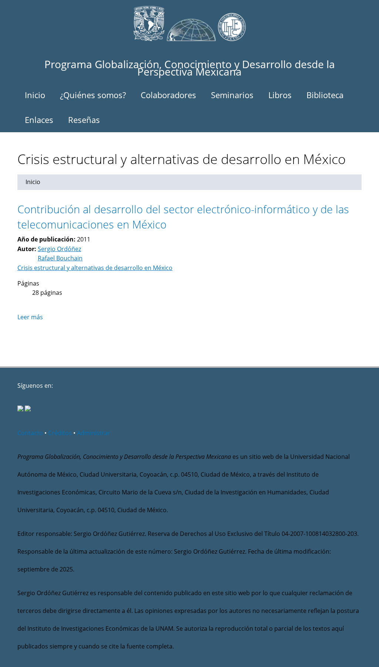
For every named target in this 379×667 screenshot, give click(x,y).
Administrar (93, 433)
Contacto (30, 433)
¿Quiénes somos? (93, 94)
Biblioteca (324, 94)
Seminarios (232, 94)
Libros (280, 94)
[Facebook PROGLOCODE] (20, 409)
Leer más (30, 317)
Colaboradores (168, 94)
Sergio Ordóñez (59, 249)
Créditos (60, 433)
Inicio (35, 94)
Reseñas (84, 119)
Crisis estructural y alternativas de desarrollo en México (94, 268)
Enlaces (39, 119)
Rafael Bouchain (60, 258)
